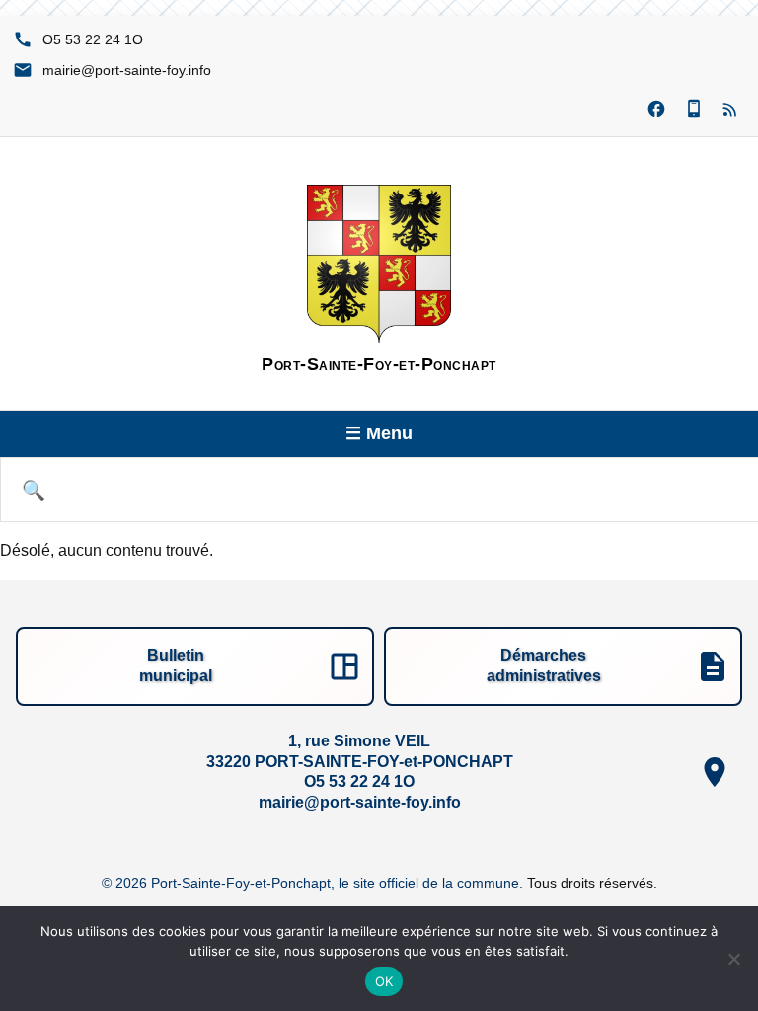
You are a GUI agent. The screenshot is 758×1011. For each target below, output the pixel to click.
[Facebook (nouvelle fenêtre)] (656, 109)
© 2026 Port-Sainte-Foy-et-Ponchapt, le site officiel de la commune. (314, 883)
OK (384, 981)
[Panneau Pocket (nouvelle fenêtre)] (694, 109)
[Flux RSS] (731, 109)
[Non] (733, 959)
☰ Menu (379, 433)
